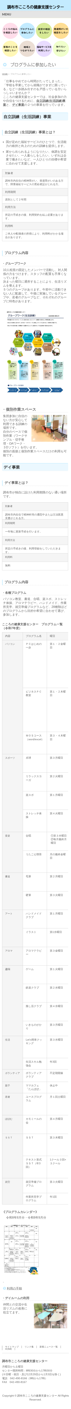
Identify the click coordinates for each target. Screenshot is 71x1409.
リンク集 (29, 1346)
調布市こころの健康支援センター (35, 7)
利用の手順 (14, 1288)
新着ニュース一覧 (49, 1346)
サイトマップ (12, 1346)
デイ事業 (18, 104)
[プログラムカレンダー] (3, 1280)
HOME (8, 1349)
